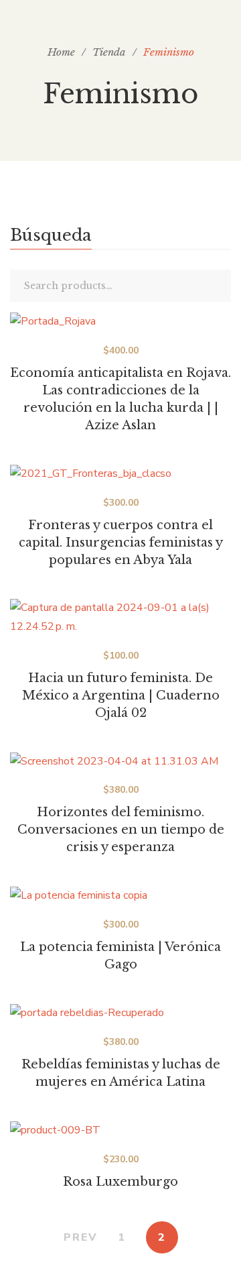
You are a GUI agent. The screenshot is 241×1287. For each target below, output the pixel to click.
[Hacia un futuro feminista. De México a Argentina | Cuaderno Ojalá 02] (120, 617)
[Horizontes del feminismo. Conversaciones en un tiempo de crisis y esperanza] (120, 761)
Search (217, 286)
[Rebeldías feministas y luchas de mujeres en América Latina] (120, 1013)
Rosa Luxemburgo (120, 1181)
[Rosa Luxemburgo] (120, 1130)
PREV (81, 1237)
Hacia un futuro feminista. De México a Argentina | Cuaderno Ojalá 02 (121, 695)
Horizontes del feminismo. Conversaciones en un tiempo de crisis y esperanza (120, 829)
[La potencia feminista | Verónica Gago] (120, 896)
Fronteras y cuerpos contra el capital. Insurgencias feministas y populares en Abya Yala (121, 542)
